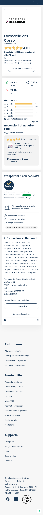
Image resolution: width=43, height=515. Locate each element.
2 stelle (10, 113)
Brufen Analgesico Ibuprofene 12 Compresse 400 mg (24, 145)
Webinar (8, 460)
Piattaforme (10, 425)
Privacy (8, 481)
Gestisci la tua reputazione (16, 360)
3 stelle (10, 110)
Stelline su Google (12, 415)
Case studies (10, 456)
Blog (7, 451)
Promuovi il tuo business (15, 365)
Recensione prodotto (14, 387)
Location (8, 396)
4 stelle (10, 107)
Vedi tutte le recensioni (17, 119)
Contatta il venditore (21, 314)
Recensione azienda (13, 382)
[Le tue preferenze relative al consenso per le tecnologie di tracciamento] (39, 511)
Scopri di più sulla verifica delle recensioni (21, 227)
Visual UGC (9, 401)
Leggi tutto (32, 272)
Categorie (9, 441)
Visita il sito (21, 306)
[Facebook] (5, 320)
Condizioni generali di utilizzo (17, 478)
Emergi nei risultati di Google (17, 355)
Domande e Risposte (14, 391)
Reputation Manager (14, 406)
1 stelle (10, 116)
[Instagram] (38, 320)
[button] (21, 207)
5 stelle (10, 104)
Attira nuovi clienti (13, 351)
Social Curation (11, 420)
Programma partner (14, 446)
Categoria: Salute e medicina (16, 300)
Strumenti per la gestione (16, 410)
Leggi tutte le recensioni (13, 132)
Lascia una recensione (21, 69)
